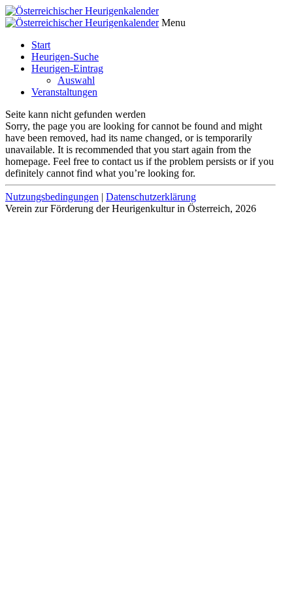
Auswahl (76, 80)
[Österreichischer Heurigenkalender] (82, 10)
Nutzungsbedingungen (52, 196)
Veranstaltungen (64, 92)
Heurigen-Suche (65, 56)
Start (40, 44)
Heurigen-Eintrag (67, 68)
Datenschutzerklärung (151, 196)
